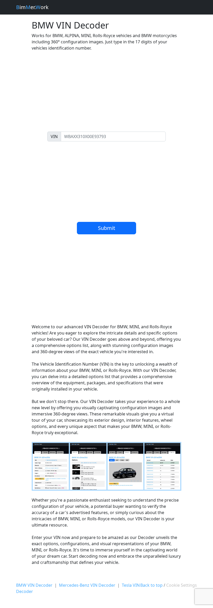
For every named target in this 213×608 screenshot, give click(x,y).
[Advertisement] (106, 91)
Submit (106, 227)
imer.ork (32, 7)
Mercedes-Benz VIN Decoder (87, 585)
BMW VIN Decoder (34, 585)
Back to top (151, 585)
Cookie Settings (181, 585)
